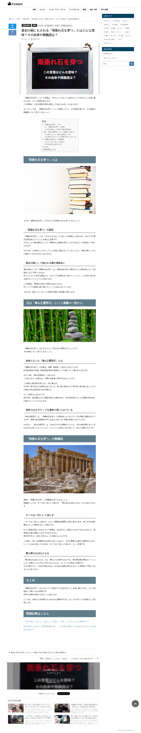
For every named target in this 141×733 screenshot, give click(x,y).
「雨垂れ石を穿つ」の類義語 (54, 139)
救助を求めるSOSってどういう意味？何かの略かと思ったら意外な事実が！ (39, 652)
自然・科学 (93, 9)
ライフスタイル (74, 9)
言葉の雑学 (26, 25)
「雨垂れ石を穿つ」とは (52, 124)
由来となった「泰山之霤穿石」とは (58, 134)
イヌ (129, 35)
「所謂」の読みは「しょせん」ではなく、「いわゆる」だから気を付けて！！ (67, 658)
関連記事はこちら (50, 149)
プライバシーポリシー (110, 58)
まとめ (46, 147)
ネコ (121, 28)
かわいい (108, 20)
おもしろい (109, 43)
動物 (84, 9)
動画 (114, 28)
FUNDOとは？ (108, 53)
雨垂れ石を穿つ (67, 25)
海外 (107, 32)
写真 (122, 35)
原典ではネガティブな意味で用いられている (61, 137)
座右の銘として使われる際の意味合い (59, 129)
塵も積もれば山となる (54, 144)
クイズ (114, 35)
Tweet (12, 27)
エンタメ (42, 9)
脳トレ (128, 32)
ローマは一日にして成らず (56, 142)
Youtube (117, 20)
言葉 (41, 25)
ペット (120, 32)
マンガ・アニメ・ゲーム (57, 9)
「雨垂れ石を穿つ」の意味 (56, 127)
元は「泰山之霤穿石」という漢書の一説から (59, 132)
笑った (126, 20)
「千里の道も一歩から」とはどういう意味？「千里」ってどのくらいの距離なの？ (56, 621)
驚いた (108, 24)
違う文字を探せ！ (111, 39)
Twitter (116, 24)
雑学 (34, 9)
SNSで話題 (104, 9)
